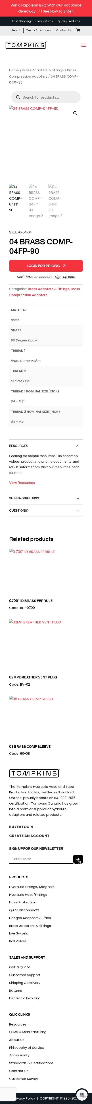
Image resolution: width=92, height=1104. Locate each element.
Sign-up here (65, 277)
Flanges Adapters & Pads (30, 917)
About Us (16, 1039)
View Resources (22, 482)
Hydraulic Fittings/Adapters (31, 886)
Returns (15, 990)
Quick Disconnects (24, 910)
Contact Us (64, 30)
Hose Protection (22, 902)
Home (14, 70)
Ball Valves (18, 941)
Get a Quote (19, 967)
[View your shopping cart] (78, 31)
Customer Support (24, 975)
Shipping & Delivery (24, 982)
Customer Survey (23, 1078)
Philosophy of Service (26, 1047)
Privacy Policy (24, 1098)
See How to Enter (58, 11)
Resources (18, 1024)
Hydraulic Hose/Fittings (28, 894)
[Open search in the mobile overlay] (46, 97)
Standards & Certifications (31, 1063)
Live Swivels (18, 933)
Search (16, 30)
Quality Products (69, 21)
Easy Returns (44, 21)
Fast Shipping (21, 21)
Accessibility (19, 1055)
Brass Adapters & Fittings (43, 70)
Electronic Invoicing (24, 998)
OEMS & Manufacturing (27, 1032)
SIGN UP (78, 859)
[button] (75, 113)
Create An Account (39, 30)
